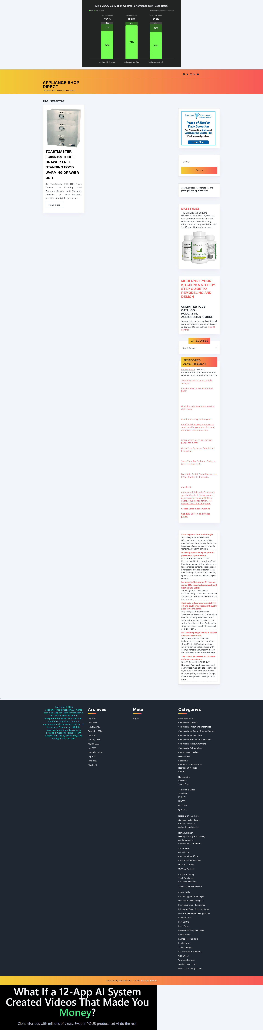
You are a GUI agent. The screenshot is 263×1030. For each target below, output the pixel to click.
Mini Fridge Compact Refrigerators (194, 913)
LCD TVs (182, 797)
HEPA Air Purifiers (186, 864)
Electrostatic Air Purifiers (189, 860)
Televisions (183, 793)
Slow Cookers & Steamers (189, 951)
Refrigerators (184, 943)
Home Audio (184, 777)
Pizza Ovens (183, 926)
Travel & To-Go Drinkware (190, 886)
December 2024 (95, 731)
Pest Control (183, 922)
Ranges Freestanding (188, 939)
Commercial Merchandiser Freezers (194, 739)
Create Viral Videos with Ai (195, 508)
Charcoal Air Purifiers (188, 856)
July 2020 (92, 756)
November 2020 (95, 752)
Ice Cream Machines (187, 881)
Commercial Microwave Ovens (192, 743)
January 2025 (94, 726)
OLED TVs (182, 805)
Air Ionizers (183, 852)
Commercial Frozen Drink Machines (194, 726)
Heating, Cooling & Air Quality (191, 836)
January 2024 (94, 739)
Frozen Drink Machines (188, 816)
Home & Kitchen (185, 832)
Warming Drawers (186, 960)
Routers (181, 771)
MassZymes (190, 208)
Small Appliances (186, 878)
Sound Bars (183, 784)
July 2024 (92, 735)
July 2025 (92, 718)
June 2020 (92, 760)
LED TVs (181, 801)
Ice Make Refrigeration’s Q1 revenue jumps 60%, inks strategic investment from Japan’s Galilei (199, 585)
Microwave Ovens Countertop (191, 905)
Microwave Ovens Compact (190, 900)
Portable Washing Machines (191, 930)
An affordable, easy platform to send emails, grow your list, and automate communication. (198, 427)
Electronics (183, 760)
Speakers (182, 780)
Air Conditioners (185, 840)
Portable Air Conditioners (189, 843)
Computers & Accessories (190, 764)
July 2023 (92, 748)
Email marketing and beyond (196, 419)
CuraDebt (186, 487)
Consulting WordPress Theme (123, 980)
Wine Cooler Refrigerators (190, 968)
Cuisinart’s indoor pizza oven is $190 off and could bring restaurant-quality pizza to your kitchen (199, 606)
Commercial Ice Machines (190, 735)
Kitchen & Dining (186, 874)
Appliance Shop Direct (61, 84)
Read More (56, 206)
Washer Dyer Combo (187, 964)
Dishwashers (184, 756)
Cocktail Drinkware (186, 823)
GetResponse (188, 369)
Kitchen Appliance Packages (191, 896)
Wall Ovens (183, 955)
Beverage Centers (186, 718)
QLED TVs (182, 809)
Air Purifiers (183, 848)
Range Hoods (184, 934)
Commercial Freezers (188, 722)
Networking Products (188, 768)
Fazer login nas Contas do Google (197, 534)
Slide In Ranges (185, 947)
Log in (136, 718)
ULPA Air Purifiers (186, 869)
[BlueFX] (78, 1007)
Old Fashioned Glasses (188, 827)
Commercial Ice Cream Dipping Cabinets (196, 731)
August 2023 (93, 743)
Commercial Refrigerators (190, 748)
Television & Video (186, 789)
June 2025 (92, 722)
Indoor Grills (184, 892)
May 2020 (92, 765)
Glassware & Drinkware (189, 820)
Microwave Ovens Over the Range (193, 909)
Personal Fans (184, 917)
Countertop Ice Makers (188, 752)
